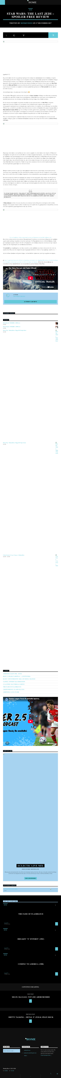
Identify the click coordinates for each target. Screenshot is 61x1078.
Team (12, 1070)
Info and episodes (30, 878)
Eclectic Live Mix (10, 889)
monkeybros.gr (27, 1050)
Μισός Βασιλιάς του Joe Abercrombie (31, 997)
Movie (30, 10)
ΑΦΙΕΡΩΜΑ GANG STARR (11, 692)
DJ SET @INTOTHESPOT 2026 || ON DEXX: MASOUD (19, 679)
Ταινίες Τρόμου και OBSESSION (14, 681)
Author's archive (30, 301)
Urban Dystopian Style (46, 1055)
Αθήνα (25, 1055)
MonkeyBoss (27, 23)
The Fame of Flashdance (12, 686)
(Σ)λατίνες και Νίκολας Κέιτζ (13, 684)
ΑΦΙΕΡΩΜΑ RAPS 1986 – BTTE (12, 673)
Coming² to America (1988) (31, 964)
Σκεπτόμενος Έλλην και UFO (13, 689)
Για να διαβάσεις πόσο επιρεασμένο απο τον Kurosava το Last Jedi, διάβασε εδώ (30, 237)
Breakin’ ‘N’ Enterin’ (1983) (31, 939)
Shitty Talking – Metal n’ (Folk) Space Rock (30, 1017)
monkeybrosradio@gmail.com (30, 1053)
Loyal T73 (6, 923)
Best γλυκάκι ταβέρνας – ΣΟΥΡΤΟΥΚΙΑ (16, 676)
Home (6, 1070)
